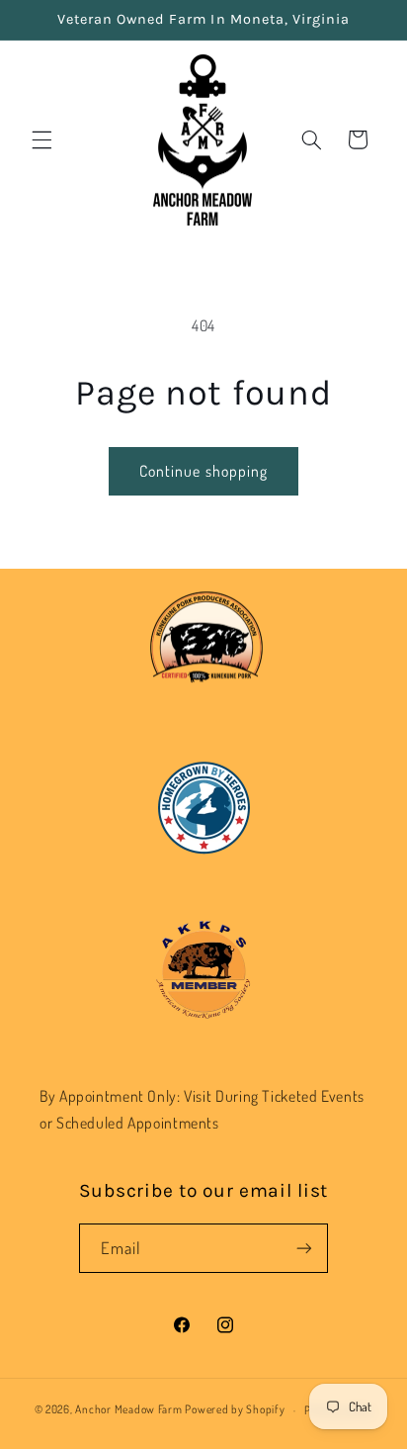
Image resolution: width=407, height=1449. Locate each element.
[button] (41, 139)
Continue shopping (203, 471)
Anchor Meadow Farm (128, 1410)
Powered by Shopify (235, 1410)
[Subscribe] (304, 1247)
